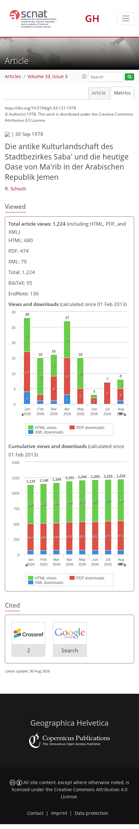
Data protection (91, 813)
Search (69, 650)
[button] (84, 76)
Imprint (59, 813)
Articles (13, 76)
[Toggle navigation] (125, 18)
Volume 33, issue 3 (47, 76)
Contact (35, 813)
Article (99, 93)
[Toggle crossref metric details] (28, 633)
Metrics (122, 93)
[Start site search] (129, 77)
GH (92, 18)
